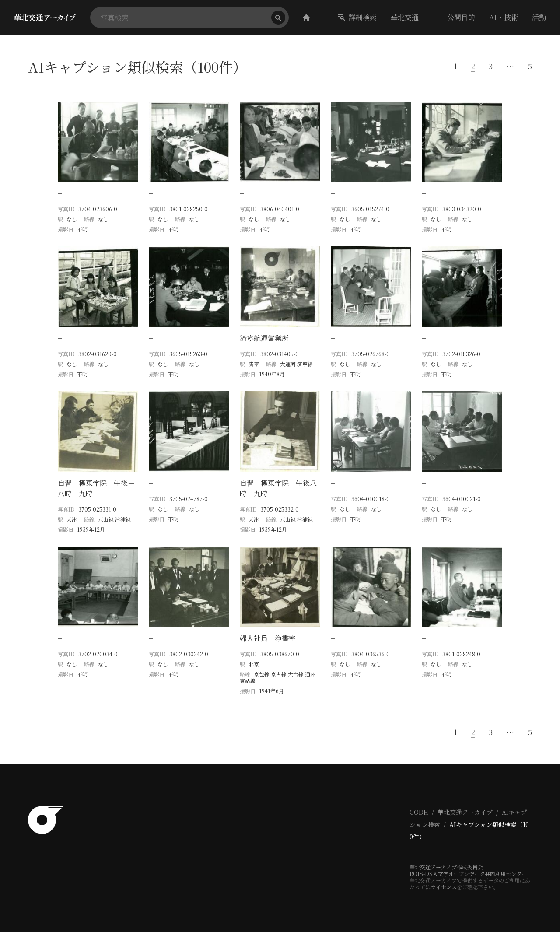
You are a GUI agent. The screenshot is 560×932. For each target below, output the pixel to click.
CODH (419, 812)
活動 (539, 17)
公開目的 (461, 17)
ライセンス (443, 886)
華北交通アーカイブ (465, 812)
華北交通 (405, 17)
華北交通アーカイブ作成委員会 (446, 867)
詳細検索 (363, 17)
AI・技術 (503, 17)
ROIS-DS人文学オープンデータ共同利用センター (468, 873)
